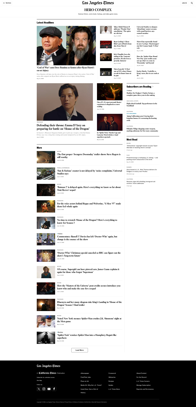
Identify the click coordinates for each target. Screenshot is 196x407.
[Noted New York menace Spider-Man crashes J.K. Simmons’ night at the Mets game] (46, 321)
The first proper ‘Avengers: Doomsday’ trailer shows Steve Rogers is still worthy (88, 156)
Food (128, 155)
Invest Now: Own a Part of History (89, 391)
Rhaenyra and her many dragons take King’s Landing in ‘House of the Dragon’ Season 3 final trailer (89, 304)
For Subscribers (131, 113)
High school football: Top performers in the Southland (142, 104)
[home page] (98, 3)
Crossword (112, 373)
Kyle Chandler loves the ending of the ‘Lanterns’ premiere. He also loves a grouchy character (122, 57)
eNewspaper (85, 373)
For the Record (141, 377)
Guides (111, 385)
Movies (59, 151)
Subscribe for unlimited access (46, 377)
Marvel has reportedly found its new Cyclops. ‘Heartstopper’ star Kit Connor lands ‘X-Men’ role (148, 44)
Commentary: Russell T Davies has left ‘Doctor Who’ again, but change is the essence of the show (87, 238)
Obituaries (112, 377)
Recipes (111, 381)
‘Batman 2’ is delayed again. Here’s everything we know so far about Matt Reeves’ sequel (89, 189)
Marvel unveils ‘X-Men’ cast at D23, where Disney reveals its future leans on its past (122, 72)
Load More (80, 350)
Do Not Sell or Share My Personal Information (96, 402)
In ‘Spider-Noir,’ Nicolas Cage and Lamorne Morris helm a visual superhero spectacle (108, 135)
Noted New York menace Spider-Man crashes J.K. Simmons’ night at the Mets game (89, 320)
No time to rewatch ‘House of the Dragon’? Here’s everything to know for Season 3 (87, 221)
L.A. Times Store (114, 389)
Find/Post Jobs (86, 377)
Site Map (39, 380)
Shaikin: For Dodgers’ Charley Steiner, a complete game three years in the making (141, 94)
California (130, 111)
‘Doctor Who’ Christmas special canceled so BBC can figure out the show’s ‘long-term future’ (89, 254)
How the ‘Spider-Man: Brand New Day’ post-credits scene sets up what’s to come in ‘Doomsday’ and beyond (147, 59)
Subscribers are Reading (139, 86)
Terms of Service (60, 402)
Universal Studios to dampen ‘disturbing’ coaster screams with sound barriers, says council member (147, 30)
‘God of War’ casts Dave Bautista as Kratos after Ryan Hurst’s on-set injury (65, 69)
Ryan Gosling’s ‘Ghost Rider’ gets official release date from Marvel (123, 43)
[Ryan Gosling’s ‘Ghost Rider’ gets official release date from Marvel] (106, 44)
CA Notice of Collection (78, 402)
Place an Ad (85, 381)
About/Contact (141, 373)
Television (40, 122)
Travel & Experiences (63, 167)
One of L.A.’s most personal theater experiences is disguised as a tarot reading (109, 104)
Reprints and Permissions (145, 389)
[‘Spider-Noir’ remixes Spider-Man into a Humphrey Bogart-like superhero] (46, 338)
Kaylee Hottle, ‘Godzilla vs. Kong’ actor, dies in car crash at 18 (148, 73)
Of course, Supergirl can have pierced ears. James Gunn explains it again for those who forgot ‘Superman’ (88, 271)
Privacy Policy (68, 402)
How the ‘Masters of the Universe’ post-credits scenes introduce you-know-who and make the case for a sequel (89, 287)
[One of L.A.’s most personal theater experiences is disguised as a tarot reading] (109, 91)
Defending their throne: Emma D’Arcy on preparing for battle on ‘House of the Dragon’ (63, 127)
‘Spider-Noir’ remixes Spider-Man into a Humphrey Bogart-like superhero (86, 336)
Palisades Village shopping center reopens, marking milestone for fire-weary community (142, 130)
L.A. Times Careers (143, 381)
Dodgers (129, 167)
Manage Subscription (143, 385)
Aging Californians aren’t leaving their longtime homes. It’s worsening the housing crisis (142, 118)
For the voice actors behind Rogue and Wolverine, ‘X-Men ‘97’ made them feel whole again (89, 205)
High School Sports (132, 101)
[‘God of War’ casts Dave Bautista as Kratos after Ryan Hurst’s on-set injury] (66, 45)
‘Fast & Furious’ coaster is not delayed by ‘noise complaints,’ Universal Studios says (89, 172)
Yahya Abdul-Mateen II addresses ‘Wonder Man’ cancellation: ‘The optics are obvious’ (122, 30)
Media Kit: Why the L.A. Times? (91, 385)
